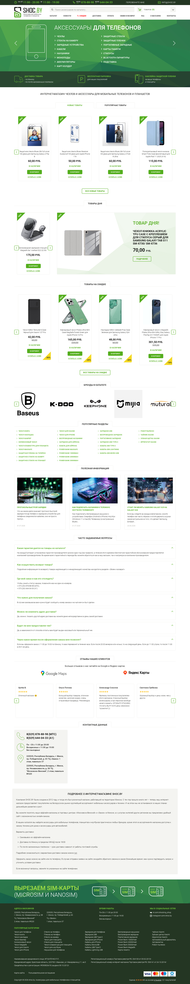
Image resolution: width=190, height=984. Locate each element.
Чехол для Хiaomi (21, 947)
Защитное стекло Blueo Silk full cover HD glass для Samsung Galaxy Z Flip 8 (35, 154)
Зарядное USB (106, 431)
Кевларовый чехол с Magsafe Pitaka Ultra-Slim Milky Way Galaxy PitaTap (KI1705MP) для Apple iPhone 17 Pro (156, 334)
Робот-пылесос (147, 431)
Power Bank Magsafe (68, 449)
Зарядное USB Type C (94, 937)
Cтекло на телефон (52, 932)
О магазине (155, 16)
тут (75, 853)
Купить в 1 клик (34, 177)
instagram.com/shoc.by (162, 916)
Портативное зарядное (110, 438)
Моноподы (63, 57)
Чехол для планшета (52, 940)
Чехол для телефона (22, 932)
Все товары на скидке (95, 372)
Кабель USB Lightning (109, 449)
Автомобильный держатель (164, 940)
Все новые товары (95, 191)
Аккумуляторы (66, 62)
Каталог (53, 16)
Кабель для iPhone (93, 942)
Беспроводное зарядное (111, 435)
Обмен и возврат (127, 16)
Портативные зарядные (117, 45)
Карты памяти (112, 49)
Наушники (63, 53)
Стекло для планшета (53, 942)
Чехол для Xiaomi (67, 431)
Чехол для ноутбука (52, 947)
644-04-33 (104, 2)
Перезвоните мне (135, 2)
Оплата (110, 16)
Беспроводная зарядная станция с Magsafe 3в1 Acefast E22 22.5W (33, 249)
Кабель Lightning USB (94, 950)
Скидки (82, 16)
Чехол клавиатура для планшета (33, 446)
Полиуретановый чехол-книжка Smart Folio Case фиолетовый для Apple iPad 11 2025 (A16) (156, 154)
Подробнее (142, 259)
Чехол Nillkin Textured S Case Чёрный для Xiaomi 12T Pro (34, 331)
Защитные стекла (114, 36)
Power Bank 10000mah (68, 453)
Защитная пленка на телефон (32, 453)
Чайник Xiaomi (147, 435)
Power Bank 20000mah (68, 457)
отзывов (157, 980)
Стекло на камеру (51, 937)
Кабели (61, 49)
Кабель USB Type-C (108, 446)
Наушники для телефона (54, 950)
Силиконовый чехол (27, 442)
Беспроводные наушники (70, 438)
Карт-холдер (64, 66)
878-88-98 (85, 2)
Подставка (109, 62)
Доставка (96, 16)
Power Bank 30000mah (68, 460)
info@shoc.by (169, 2)
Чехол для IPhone (67, 435)
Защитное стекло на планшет (32, 460)
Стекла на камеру (67, 40)
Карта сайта (19, 973)
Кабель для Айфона (68, 446)
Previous (16, 43)
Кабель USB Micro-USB (109, 453)
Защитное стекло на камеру (31, 457)
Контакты (171, 16)
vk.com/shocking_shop (162, 912)
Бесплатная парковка (99, 76)
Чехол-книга (24, 431)
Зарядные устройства (70, 45)
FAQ (142, 16)
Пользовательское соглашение (41, 973)
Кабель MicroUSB (92, 945)
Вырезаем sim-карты (46, 888)
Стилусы (108, 53)
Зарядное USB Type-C (109, 442)
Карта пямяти (124, 950)
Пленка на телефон (52, 934)
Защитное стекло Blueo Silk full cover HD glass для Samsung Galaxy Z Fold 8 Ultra (115, 154)
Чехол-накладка (26, 435)
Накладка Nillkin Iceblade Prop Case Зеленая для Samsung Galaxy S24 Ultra (115, 332)
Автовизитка (157, 942)
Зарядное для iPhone (93, 940)
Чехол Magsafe (25, 449)
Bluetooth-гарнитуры (116, 57)
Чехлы (61, 36)
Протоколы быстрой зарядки (31, 507)
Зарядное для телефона (95, 932)
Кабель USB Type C (93, 947)
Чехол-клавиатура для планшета (58, 945)
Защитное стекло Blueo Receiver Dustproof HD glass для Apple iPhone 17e (75, 154)
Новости (67, 16)
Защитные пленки (114, 40)
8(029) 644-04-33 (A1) (40, 738)
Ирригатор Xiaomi (148, 442)
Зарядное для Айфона (69, 442)
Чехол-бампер (24, 438)
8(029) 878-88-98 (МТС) (41, 734)
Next (173, 43)
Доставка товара (34, 76)
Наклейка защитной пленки (160, 76)
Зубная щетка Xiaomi (150, 438)
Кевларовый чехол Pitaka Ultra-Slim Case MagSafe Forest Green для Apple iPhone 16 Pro (75, 332)
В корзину (34, 172)
